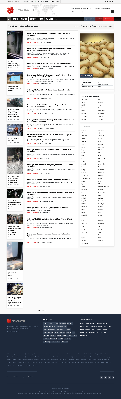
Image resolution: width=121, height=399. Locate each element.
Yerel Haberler (86, 26)
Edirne (100, 167)
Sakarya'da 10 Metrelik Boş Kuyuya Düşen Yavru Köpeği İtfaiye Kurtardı (49, 220)
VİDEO (100, 19)
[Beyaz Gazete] (16, 321)
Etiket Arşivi (64, 342)
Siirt (82, 226)
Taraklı (100, 119)
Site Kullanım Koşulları (20, 377)
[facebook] (105, 2)
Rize (82, 221)
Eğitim (64, 336)
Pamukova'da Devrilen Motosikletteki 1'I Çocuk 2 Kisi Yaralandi (48, 35)
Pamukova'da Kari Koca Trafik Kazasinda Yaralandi (48, 180)
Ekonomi (62, 333)
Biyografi (67, 330)
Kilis (99, 195)
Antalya (100, 138)
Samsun (84, 224)
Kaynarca (101, 111)
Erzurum (84, 172)
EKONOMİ (33, 19)
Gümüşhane (85, 178)
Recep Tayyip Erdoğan (82, 8)
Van (99, 238)
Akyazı (100, 99)
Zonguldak (84, 243)
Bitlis (99, 153)
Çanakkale (101, 158)
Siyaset (68, 333)
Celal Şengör (84, 327)
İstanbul (101, 184)
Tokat (100, 232)
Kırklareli (101, 198)
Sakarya (96, 26)
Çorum (100, 161)
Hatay (83, 181)
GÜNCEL (15, 19)
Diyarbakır (101, 164)
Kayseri (83, 195)
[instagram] (110, 2)
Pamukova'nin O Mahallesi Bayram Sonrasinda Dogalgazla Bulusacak (14, 230)
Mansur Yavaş (107, 327)
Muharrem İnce (93, 333)
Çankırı (83, 161)
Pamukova (101, 113)
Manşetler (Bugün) (49, 327)
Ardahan (84, 141)
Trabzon (84, 235)
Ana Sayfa (10, 1)
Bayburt (84, 150)
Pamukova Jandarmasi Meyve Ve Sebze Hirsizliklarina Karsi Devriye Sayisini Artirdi (49, 50)
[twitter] (108, 2)
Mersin (100, 209)
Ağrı (99, 133)
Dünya (75, 336)
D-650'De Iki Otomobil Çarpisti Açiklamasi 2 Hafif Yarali (14, 203)
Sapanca (84, 116)
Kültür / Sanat (52, 339)
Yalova (83, 241)
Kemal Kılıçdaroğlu (105, 8)
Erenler (100, 102)
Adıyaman (101, 130)
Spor (73, 333)
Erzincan (101, 170)
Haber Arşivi (47, 342)
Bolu (82, 155)
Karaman (101, 190)
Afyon (83, 133)
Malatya (84, 207)
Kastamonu (102, 192)
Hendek (83, 108)
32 (43, 311)
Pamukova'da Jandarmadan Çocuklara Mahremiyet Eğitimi (49, 235)
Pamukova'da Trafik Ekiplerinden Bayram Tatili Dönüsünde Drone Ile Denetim (46, 106)
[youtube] (112, 2)
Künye (8, 377)
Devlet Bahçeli (96, 8)
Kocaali (83, 113)
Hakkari (100, 178)
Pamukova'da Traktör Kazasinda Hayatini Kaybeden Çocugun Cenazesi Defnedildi (49, 76)
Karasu (83, 111)
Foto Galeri (62, 323)
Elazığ (83, 170)
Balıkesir (100, 144)
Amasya (101, 136)
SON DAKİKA (109, 19)
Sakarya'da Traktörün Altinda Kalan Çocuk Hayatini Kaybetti (48, 91)
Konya (83, 204)
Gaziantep (84, 175)
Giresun (100, 175)
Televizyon (67, 339)
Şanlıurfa (101, 224)
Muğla (83, 212)
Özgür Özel (83, 333)
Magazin (46, 336)
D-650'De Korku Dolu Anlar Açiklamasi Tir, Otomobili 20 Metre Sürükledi (13, 113)
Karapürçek (102, 108)
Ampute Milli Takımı (96, 327)
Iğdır (99, 181)
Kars (82, 192)
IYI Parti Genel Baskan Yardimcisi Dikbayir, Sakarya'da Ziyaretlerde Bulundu (49, 136)
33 (45, 311)
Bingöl (83, 153)
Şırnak (83, 229)
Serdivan (101, 116)
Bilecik (100, 150)
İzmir (83, 187)
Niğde (100, 215)
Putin (90, 8)
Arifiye (83, 102)
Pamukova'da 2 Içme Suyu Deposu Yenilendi (14, 88)
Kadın (45, 339)
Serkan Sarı (83, 336)
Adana (83, 130)
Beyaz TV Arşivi (53, 323)
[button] (57, 19)
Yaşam (59, 336)
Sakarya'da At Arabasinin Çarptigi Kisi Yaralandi (47, 207)
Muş (99, 212)
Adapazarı (84, 99)
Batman (101, 147)
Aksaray (84, 136)
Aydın (83, 144)
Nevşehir (84, 215)
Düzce (83, 167)
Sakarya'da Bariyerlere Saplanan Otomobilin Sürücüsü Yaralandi (49, 151)
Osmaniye (101, 218)
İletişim (17, 1)
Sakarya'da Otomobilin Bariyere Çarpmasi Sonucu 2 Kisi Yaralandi (50, 166)
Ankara (55, 1)
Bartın (83, 147)
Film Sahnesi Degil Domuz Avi (14, 139)
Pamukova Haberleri (107, 26)
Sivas (100, 229)
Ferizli (83, 105)
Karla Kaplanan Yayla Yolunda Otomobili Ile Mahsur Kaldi (13, 179)
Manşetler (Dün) (62, 327)
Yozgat (100, 241)
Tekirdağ (84, 232)
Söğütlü (83, 119)
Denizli (83, 164)
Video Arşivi (56, 342)
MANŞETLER (90, 19)
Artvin (100, 141)
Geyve (100, 105)
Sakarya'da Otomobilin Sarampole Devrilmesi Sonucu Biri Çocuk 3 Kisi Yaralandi (50, 121)
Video (45, 323)
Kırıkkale (84, 198)
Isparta (83, 184)
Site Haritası (33, 377)
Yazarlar (69, 323)
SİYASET (24, 19)
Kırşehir (83, 201)
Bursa (83, 158)
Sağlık (69, 336)
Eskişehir (101, 172)
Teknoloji (53, 336)
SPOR (41, 19)
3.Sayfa (60, 339)
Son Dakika (60, 330)
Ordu (83, 218)
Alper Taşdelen (102, 330)
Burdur (100, 155)
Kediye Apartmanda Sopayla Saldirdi (13, 63)
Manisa (100, 207)
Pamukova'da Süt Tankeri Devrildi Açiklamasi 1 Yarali (49, 63)
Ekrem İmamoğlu (85, 330)
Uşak (83, 238)
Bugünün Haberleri (49, 330)
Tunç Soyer (102, 333)
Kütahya (101, 204)
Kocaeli (100, 201)
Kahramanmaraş (103, 187)
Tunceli (100, 235)
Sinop (100, 226)
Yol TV (94, 330)
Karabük (84, 190)
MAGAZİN (49, 19)
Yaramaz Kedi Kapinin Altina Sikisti (13, 274)
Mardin (83, 209)
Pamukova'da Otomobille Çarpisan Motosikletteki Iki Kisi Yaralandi (50, 194)
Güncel (56, 333)
